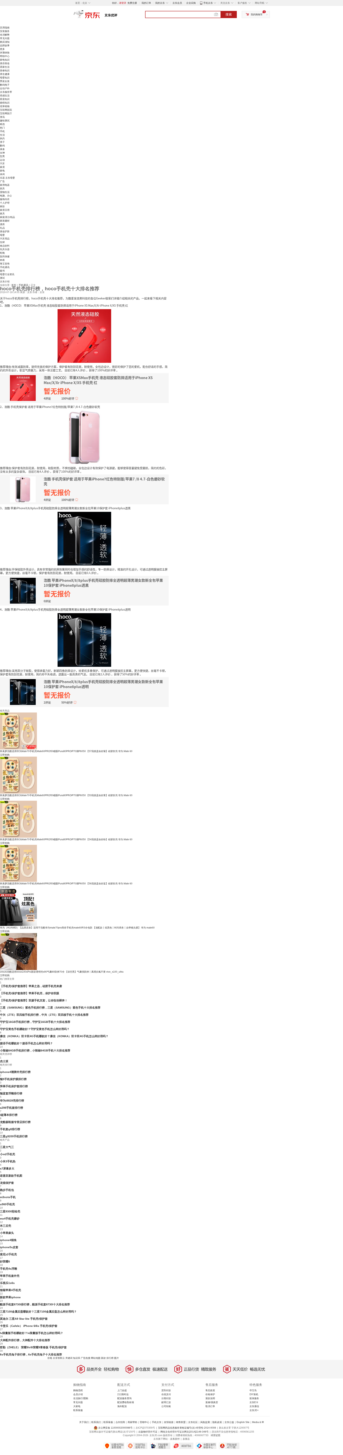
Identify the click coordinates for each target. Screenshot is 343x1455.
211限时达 (123, 1394)
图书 (2, 270)
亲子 (2, 142)
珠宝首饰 (5, 263)
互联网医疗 (6, 113)
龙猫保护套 (7, 1182)
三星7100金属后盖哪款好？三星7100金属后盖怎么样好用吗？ (38, 1311)
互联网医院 (6, 109)
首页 (14, 285)
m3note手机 (8, 1197)
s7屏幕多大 (7, 1168)
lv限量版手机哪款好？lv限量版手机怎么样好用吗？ (31, 1333)
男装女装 (5, 81)
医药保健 (5, 256)
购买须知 (5, 42)
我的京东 (160, 3)
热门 (2, 127)
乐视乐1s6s (7, 1283)
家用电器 (5, 185)
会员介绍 (78, 1394)
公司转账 (166, 1406)
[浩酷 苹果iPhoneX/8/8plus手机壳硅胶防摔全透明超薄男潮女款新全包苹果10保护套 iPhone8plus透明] (84, 640)
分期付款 (166, 1398)
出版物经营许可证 (147, 1431)
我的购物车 (257, 14)
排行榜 (110, 1358)
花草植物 (5, 106)
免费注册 (132, 3)
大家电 (76, 1406)
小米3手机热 (7, 1161)
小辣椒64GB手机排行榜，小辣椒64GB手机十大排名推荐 (35, 1050)
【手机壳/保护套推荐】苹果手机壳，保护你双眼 (29, 993)
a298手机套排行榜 (11, 1107)
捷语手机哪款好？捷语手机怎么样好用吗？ (26, 1043)
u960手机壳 (7, 1204)
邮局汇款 (166, 1402)
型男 (2, 156)
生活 (2, 135)
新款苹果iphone (10, 1297)
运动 (2, 160)
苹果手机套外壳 (9, 1275)
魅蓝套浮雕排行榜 (11, 1093)
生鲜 (2, 242)
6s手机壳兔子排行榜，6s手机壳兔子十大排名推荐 (31, 1354)
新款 (103, 1358)
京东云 (186, 1439)
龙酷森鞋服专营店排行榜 (15, 1122)
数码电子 (5, 84)
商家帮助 (132, 1422)
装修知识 (5, 70)
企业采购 (191, 3)
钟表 (2, 260)
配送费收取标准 (125, 1402)
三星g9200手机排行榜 (14, 1136)
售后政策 (210, 1390)
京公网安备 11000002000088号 (115, 1427)
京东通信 (254, 1406)
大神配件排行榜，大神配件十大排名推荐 (25, 1340)
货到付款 (166, 1390)
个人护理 (5, 202)
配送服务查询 (124, 1398)
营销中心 (144, 1422)
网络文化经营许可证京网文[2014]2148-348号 (184, 1431)
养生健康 (5, 74)
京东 (100, 16)
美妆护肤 (5, 231)
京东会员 (177, 3)
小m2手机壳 (7, 1154)
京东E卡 (254, 1402)
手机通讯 (5, 267)
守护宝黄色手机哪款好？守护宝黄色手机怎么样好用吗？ (34, 1029)
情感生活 (5, 95)
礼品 (2, 228)
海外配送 (122, 1406)
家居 (2, 167)
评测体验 (5, 52)
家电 (2, 170)
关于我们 (84, 1422)
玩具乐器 (5, 249)
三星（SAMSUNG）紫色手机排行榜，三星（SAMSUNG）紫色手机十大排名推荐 (50, 1007)
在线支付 (166, 1394)
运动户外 (5, 88)
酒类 (2, 224)
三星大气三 (7, 1147)
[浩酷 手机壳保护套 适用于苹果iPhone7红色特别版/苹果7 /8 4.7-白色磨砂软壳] (84, 437)
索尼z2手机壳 (8, 1254)
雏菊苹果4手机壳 (10, 1290)
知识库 (76, 1358)
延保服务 (254, 1398)
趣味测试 (5, 120)
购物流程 (78, 1390)
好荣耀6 (5, 1261)
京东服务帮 (6, 92)
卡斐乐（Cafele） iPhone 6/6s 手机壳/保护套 (28, 1325)
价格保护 (210, 1394)
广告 (2, 181)
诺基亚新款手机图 (11, 1175)
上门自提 (122, 1390)
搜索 (228, 14)
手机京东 (208, 3)
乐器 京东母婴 (7, 177)
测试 (2, 278)
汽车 (2, 163)
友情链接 (168, 1422)
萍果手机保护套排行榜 (14, 1086)
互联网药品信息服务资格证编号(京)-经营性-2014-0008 (187, 1427)
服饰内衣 (5, 199)
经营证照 (215, 1435)
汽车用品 (5, 238)
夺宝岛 (253, 1390)
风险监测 (205, 1422)
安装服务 (5, 31)
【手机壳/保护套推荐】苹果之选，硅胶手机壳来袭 (31, 986)
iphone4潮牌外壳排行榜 (15, 1072)
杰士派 (4, 1061)
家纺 (2, 206)
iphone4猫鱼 (8, 1240)
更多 (2, 49)
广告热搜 (85, 1358)
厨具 (2, 188)
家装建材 (5, 220)
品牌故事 (5, 45)
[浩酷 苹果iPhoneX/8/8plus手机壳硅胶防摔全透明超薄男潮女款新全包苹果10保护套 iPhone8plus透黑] (84, 538)
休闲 (2, 174)
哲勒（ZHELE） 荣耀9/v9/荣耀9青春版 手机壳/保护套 (33, 1347)
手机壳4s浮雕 (8, 1268)
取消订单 (210, 1406)
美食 (2, 149)
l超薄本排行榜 (8, 1114)
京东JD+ (254, 1410)
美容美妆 (5, 63)
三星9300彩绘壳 (10, 1211)
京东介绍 (5, 281)
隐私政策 (217, 1422)
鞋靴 (2, 253)
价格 (49, 1358)
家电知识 (5, 59)
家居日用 (5, 210)
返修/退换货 (211, 1402)
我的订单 (146, 3)
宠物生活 (5, 192)
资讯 (2, 117)
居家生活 (5, 67)
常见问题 (5, 38)
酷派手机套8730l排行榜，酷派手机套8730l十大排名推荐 (35, 1304)
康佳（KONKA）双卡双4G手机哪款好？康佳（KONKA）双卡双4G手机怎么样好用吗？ (54, 1036)
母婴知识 (5, 77)
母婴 (2, 235)
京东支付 (175, 1439)
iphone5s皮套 (9, 1247)
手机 (2, 131)
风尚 (2, 138)
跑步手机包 (7, 1190)
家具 (2, 213)
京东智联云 (59, 1358)
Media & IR (258, 1422)
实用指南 (5, 27)
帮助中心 (5, 56)
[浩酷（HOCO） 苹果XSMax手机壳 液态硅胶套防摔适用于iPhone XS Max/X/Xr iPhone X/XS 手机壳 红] (84, 336)
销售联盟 (181, 1422)
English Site (243, 1422)
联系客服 (78, 1410)
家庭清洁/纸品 (7, 217)
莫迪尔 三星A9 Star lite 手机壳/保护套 (24, 1318)
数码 (2, 145)
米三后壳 (5, 1225)
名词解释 (5, 34)
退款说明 (210, 1398)
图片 (116, 1358)
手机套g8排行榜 (10, 1129)
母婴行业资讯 (7, 274)
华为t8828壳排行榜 (12, 1100)
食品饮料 (5, 245)
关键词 (68, 1358)
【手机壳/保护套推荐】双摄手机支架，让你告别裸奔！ (33, 1000)
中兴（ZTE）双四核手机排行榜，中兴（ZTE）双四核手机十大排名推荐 (44, 1014)
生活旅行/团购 (80, 1398)
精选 (2, 124)
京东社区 (193, 1422)
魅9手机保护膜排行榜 (13, 1079)
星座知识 (5, 99)
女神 (2, 152)
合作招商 (120, 1422)
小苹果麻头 (7, 1232)
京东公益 (229, 1422)
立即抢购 (5, 754)
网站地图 (95, 1358)
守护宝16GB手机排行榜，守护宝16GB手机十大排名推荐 (35, 1021)
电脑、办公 (6, 195)
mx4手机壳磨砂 (9, 1218)
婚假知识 (5, 102)
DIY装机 (254, 1394)
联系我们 (96, 1422)
